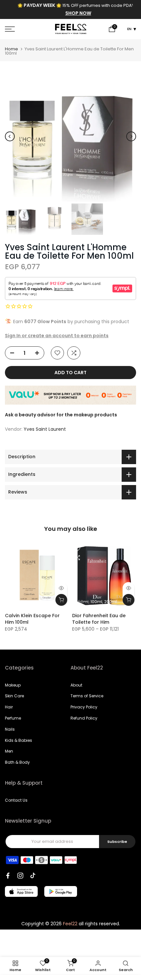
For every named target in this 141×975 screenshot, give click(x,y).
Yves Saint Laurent (45, 429)
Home (11, 49)
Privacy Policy (83, 707)
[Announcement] (70, 9)
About (76, 685)
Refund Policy (83, 718)
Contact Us (16, 800)
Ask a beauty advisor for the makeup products (61, 414)
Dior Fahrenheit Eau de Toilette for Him (99, 618)
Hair (9, 707)
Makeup (13, 685)
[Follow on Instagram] (20, 875)
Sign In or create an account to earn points (57, 335)
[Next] (131, 136)
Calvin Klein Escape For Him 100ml (32, 618)
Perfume (13, 718)
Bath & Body (17, 762)
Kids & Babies (18, 740)
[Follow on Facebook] (8, 875)
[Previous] (10, 136)
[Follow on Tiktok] (33, 875)
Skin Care (14, 696)
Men (9, 751)
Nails (10, 729)
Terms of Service (86, 696)
